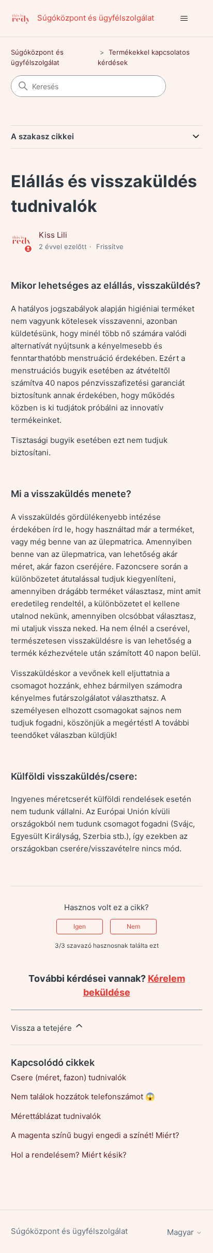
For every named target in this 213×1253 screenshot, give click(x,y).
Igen (79, 926)
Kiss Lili (53, 235)
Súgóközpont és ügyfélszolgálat (69, 1231)
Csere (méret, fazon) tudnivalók (68, 1077)
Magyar (181, 1232)
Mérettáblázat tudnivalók (56, 1116)
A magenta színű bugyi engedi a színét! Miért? (95, 1135)
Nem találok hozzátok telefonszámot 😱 (83, 1096)
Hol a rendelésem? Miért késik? (69, 1155)
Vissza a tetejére (42, 1028)
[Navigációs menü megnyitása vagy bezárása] (183, 18)
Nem (133, 926)
